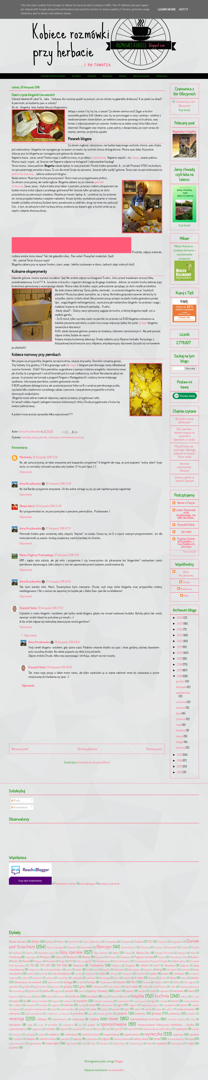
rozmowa (53, 437)
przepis (143, 323)
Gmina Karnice (128, 947)
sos (80, 1024)
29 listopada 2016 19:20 (59, 667)
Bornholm (74, 941)
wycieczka (153, 1034)
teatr (107, 1029)
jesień (118, 991)
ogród (120, 1005)
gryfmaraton (40, 986)
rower (122, 76)
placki (148, 1009)
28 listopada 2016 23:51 (50, 608)
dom (116, 978)
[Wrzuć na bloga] (67, 432)
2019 (179, 658)
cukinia (25, 978)
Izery (115, 952)
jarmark (69, 991)
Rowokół (50, 961)
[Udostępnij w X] (70, 432)
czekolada (77, 978)
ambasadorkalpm (53, 969)
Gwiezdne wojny (46, 952)
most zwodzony (191, 1001)
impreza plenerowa (189, 986)
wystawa (194, 1034)
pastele (82, 1009)
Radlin (15, 961)
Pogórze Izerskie (143, 957)
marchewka (123, 1001)
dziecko (195, 978)
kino (38, 996)
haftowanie (98, 986)
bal (87, 969)
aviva (69, 969)
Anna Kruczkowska (30, 483)
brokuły (31, 973)
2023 (180, 635)
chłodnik (140, 973)
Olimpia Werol (27, 506)
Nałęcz (59, 957)
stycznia (181, 747)
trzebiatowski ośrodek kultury (156, 1029)
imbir (173, 986)
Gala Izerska (86, 947)
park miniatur (67, 1009)
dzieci (184, 978)
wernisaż (30, 1034)
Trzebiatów (96, 965)
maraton (81, 1000)
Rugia (62, 961)
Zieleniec (184, 965)
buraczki (43, 973)
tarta (98, 1029)
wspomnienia (111, 1034)
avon (78, 969)
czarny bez (63, 978)
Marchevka (26, 457)
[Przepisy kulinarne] (184, 280)
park (53, 1009)
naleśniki (68, 1005)
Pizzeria (112, 957)
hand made (131, 986)
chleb (102, 973)
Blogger (119, 1061)
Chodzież (125, 941)
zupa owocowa (16, 1043)
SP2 (71, 961)
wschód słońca (90, 1034)
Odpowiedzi (30, 635)
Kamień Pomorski (164, 952)
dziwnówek (53, 982)
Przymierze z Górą (178, 957)
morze (174, 1001)
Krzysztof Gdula (28, 608)
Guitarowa (186, 589)
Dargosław (176, 941)
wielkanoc (54, 1034)
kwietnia (181, 730)
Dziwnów (71, 947)
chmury (113, 973)
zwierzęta (161, 76)
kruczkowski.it (116, 1070)
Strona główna (87, 749)
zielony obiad (140, 1039)
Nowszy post (20, 749)
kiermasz (27, 996)
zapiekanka (92, 1039)
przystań (191, 1013)
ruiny (192, 1019)
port (91, 1013)
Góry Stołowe (101, 952)
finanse (146, 982)
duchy (163, 978)
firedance (158, 982)
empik (80, 982)
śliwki (149, 1043)
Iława (128, 952)
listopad (55, 1001)
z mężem (18, 1039)
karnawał (178, 991)
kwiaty (14, 1001)
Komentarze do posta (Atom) (94, 762)
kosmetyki (92, 996)
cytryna (50, 978)
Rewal (25, 961)
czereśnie (90, 978)
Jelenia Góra (143, 952)
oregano (133, 1005)
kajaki (152, 991)
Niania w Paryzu (186, 502)
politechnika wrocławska (58, 1013)
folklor (176, 982)
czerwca (181, 719)
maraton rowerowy (103, 1001)
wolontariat (71, 1034)
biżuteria (148, 969)
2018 (179, 664)
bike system (134, 969)
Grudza (184, 947)
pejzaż (105, 1009)
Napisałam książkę (184, 131)
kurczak (195, 996)
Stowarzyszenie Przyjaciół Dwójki (150, 961)
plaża (158, 1009)
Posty (16, 800)
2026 (180, 617)
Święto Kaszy (136, 1043)
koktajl (49, 996)
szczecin (50, 1029)
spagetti (91, 1024)
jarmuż (82, 991)
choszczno (127, 973)
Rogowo (38, 961)
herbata (26, 437)
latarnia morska (39, 1001)
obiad (92, 1005)
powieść (122, 1013)
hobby (145, 986)
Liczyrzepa (30, 957)
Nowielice (99, 957)
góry (82, 986)
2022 (180, 641)
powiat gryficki (104, 1013)
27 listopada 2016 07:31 (58, 528)
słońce (89, 1029)
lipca (179, 713)
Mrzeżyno (45, 957)
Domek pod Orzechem (53, 76)
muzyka (43, 1005)
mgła (152, 1001)
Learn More (167, 9)
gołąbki (26, 986)
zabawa (30, 1039)
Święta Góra (119, 1043)
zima (157, 1038)
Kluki (193, 952)
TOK (32, 965)
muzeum (30, 1005)
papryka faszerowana (36, 1009)
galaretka (13, 986)
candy (78, 973)
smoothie (53, 1024)
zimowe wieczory (175, 1039)
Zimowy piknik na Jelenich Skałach (184, 479)
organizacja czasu (150, 1005)
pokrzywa (14, 1013)
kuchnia (76, 76)
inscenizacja (19, 991)
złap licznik (71, 1043)
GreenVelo (158, 947)
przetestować (98, 157)
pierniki (43, 437)
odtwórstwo (107, 1005)
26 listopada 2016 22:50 (48, 506)
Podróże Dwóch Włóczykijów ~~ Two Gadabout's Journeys (186, 542)
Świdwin (104, 1043)
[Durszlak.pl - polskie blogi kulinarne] (107, 883)
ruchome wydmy (176, 1019)
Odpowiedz (26, 472)
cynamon (37, 978)
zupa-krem (35, 1043)
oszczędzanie (169, 1005)
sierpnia (181, 707)
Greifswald (171, 947)
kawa (136, 157)
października (183, 692)
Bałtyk (35, 941)
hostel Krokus (159, 986)
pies (126, 1009)
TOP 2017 (45, 965)
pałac (94, 1009)
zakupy (77, 1039)
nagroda (55, 1005)
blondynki (172, 969)
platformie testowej (22, 174)
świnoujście (177, 1043)
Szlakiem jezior (178, 961)
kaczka (141, 991)
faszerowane (106, 982)
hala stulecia (114, 986)
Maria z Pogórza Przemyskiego (37, 555)
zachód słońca (47, 1039)
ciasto (165, 973)
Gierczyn (104, 946)
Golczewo (145, 947)
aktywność (34, 969)
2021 (179, 647)
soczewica (68, 1024)
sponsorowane (141, 76)
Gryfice (195, 947)
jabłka (46, 991)
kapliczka (164, 991)
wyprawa (178, 1034)
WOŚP (157, 965)
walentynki (181, 1029)
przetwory (174, 1013)
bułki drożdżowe (61, 973)
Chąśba (138, 941)
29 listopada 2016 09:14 (67, 642)
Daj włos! (162, 941)
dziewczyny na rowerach (28, 982)
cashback (90, 973)
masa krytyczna (140, 1001)
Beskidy (49, 941)
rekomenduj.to (59, 1019)
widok (42, 1034)
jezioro (130, 991)
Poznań (162, 957)
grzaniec (55, 986)
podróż (92, 76)
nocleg (82, 1005)
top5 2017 (119, 1029)
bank (95, 969)
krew (124, 996)
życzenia (13, 1047)
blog (159, 969)
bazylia (106, 969)
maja (179, 724)
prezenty (140, 1013)
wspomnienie (131, 1034)
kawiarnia (14, 996)
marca (180, 736)
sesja (29, 1024)
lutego (180, 742)
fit (168, 982)
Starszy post (154, 749)
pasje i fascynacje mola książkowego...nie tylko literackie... (186, 513)
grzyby (67, 986)
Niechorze (72, 957)
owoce (183, 1005)
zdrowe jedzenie (122, 1039)
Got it (183, 9)
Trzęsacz (130, 965)
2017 (179, 670)
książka (137, 996)
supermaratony (17, 1029)
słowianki (77, 1029)
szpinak (64, 1029)
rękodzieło (15, 1024)
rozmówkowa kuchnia (72, 437)
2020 (180, 652)
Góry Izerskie (71, 952)
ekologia (67, 982)
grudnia (180, 681)
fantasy (91, 982)
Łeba (93, 1043)
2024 (180, 629)
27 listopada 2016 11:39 (67, 555)
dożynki (126, 978)
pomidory (78, 1013)
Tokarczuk (78, 965)
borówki (185, 969)
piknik (138, 1009)
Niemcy (86, 957)
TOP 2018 (61, 965)
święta (190, 1043)
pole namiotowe (34, 1013)
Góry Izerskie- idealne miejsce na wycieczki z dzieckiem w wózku (184, 434)
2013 (179, 766)
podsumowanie (185, 1009)
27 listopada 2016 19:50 (58, 581)
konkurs (74, 996)
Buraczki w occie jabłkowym (184, 420)
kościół (114, 996)
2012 (179, 772)
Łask (84, 1043)
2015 (179, 754)
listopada (181, 687)
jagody (57, 991)
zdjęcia (105, 1039)
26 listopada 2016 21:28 (58, 483)
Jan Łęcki (186, 531)
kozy (105, 996)
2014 (179, 760)
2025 (180, 623)
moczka (163, 1001)
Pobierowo (125, 957)
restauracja (78, 1019)
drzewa (152, 978)
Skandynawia (103, 961)
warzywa (17, 1034)
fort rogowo (190, 982)
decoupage (104, 978)
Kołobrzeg (15, 957)
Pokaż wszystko (189, 551)
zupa (191, 1039)
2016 (179, 676)
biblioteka (119, 969)
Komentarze (20, 807)
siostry (41, 1024)
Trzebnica (116, 965)
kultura (184, 996)
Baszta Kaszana (17, 941)
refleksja (41, 1019)
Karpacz (182, 952)
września (181, 702)
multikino (17, 1005)
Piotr (186, 595)
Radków (195, 957)
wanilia (195, 1029)
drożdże (138, 978)
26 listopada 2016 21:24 (45, 457)
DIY (150, 941)
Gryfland (17, 952)
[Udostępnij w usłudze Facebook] (73, 432)
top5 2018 (133, 1029)
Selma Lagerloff (84, 961)
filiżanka (121, 982)
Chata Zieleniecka (91, 941)
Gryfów (29, 952)
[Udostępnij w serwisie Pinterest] (76, 432)
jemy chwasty (99, 990)
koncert (61, 996)
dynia (173, 978)
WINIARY (144, 965)
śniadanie (161, 1043)
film (133, 982)
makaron (67, 1001)
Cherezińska (111, 941)
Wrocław (169, 965)
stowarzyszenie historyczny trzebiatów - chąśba (166, 1024)
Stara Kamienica (121, 961)
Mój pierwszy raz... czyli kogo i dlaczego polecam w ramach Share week (184, 451)
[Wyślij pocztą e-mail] (63, 432)
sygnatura (37, 1029)
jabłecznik (34, 991)
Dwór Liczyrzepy (55, 947)
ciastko (153, 973)
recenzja (107, 76)
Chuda (186, 582)
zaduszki (65, 1039)
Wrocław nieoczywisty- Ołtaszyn (184, 467)
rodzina (94, 1019)
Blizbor (60, 941)
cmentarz (179, 973)
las (25, 1001)
